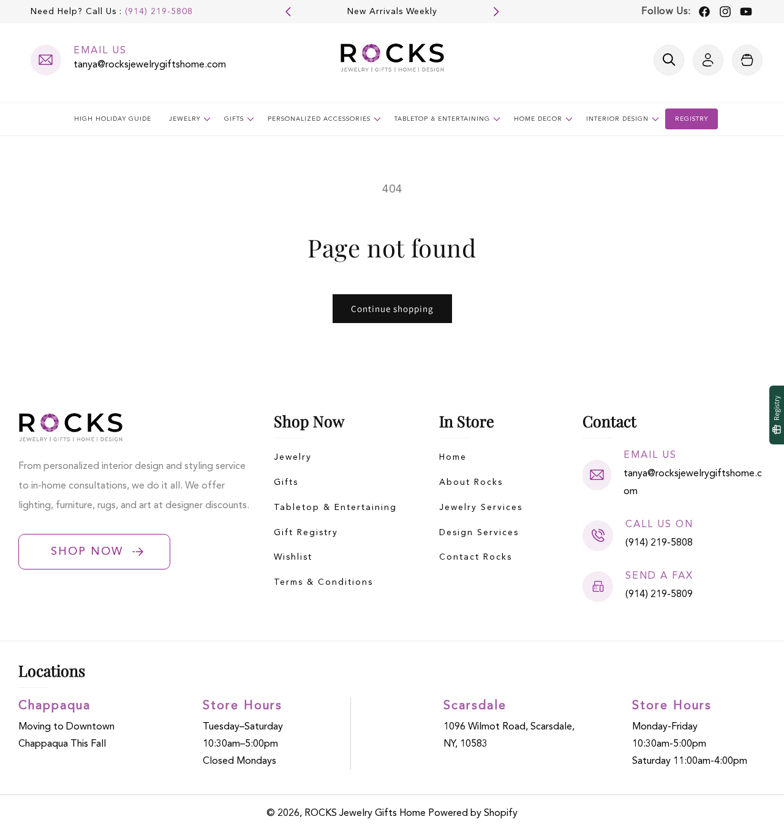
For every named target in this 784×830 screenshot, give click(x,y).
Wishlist (293, 557)
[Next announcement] (496, 11)
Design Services (479, 532)
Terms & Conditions (323, 582)
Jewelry (293, 457)
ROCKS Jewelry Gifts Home (365, 813)
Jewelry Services (480, 507)
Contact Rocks (475, 557)
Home (453, 457)
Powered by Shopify (473, 813)
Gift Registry (306, 532)
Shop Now (87, 551)
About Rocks (471, 482)
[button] (668, 60)
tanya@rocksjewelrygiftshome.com (150, 65)
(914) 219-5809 (659, 595)
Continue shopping (392, 308)
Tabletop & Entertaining (335, 507)
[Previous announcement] (287, 11)
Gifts (286, 482)
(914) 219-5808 (159, 11)
